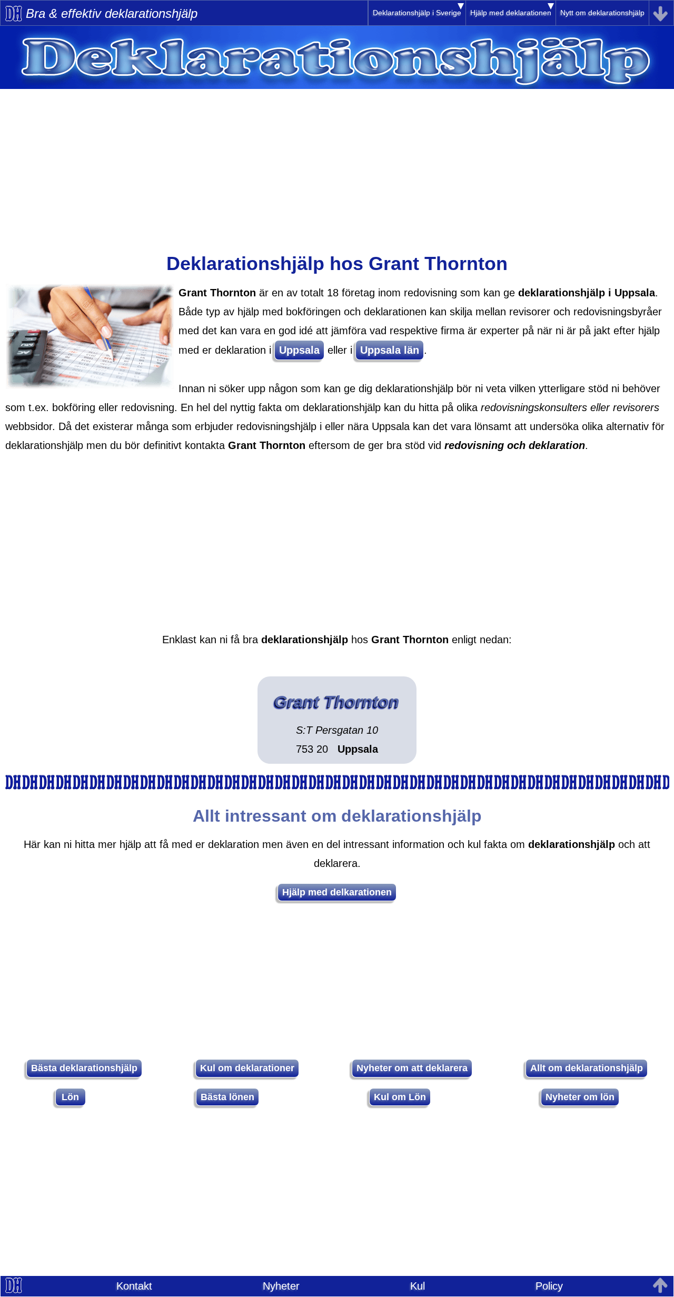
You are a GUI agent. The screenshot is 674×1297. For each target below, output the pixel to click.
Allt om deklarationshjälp (586, 1068)
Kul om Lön (400, 1097)
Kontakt (134, 1286)
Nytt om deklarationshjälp (602, 12)
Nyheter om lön (580, 1097)
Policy (549, 1286)
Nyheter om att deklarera (412, 1068)
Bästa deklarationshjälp (84, 1068)
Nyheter (281, 1286)
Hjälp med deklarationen (510, 12)
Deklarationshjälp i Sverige (417, 12)
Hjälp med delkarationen (337, 892)
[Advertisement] (337, 162)
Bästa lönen (227, 1097)
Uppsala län (389, 350)
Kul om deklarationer (247, 1068)
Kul (417, 1286)
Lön (70, 1097)
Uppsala (299, 350)
